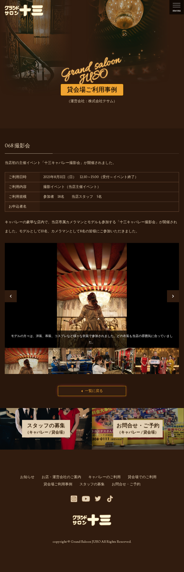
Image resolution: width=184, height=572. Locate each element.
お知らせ (27, 477)
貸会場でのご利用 (142, 477)
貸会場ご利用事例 (58, 484)
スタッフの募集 (92, 484)
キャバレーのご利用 (104, 477)
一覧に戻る (94, 391)
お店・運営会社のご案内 (61, 477)
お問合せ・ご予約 (126, 484)
